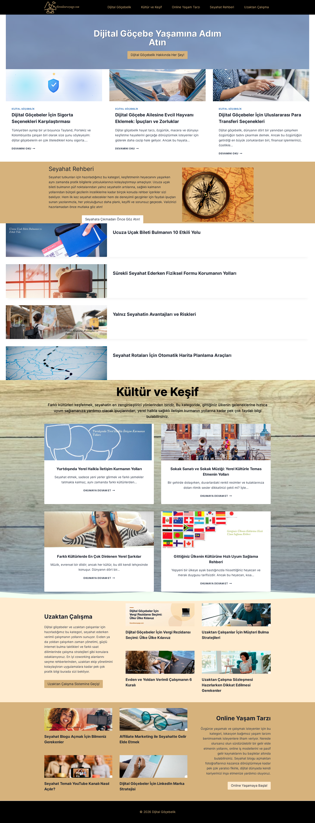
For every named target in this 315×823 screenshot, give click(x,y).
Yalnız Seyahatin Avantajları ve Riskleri (154, 314)
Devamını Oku (23, 148)
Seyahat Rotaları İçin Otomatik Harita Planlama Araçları (172, 355)
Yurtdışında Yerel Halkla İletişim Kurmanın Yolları (99, 469)
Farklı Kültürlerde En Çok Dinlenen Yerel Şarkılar (99, 556)
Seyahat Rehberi (222, 7)
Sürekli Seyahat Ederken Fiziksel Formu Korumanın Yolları (174, 273)
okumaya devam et (98, 490)
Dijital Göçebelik (119, 7)
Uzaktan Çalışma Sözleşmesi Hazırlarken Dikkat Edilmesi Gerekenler (227, 685)
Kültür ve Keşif (151, 7)
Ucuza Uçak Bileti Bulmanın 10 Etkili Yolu (157, 232)
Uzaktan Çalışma (256, 7)
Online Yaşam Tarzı (186, 7)
